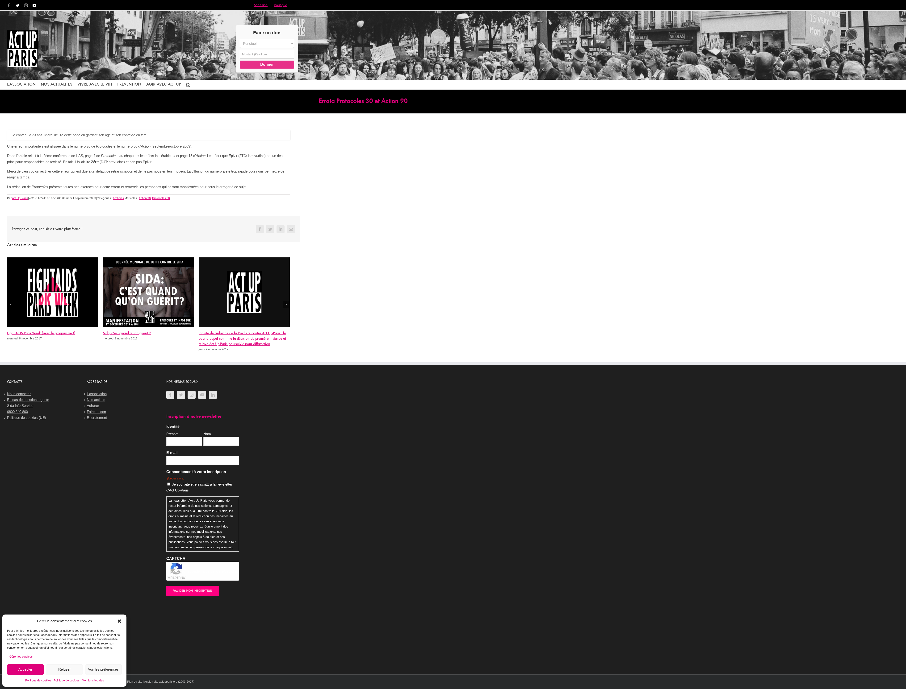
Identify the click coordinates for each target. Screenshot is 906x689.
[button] (119, 621)
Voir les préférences (103, 669)
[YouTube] (202, 395)
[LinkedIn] (213, 395)
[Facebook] (170, 395)
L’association (97, 394)
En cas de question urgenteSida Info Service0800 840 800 (28, 406)
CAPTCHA (175, 559)
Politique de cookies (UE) (26, 418)
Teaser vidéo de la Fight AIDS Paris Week (230, 333)
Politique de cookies (38, 680)
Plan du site (134, 681)
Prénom (172, 434)
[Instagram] (192, 395)
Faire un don (96, 412)
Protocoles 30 (161, 198)
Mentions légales (93, 680)
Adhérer (93, 406)
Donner (267, 64)
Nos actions (96, 400)
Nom (207, 434)
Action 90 (145, 198)
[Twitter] (181, 395)
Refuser (64, 669)
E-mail (171, 453)
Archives (118, 198)
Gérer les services (21, 656)
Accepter (25, 669)
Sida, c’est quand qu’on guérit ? (31, 333)
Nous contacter (19, 394)
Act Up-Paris (20, 198)
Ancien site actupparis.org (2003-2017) (169, 681)
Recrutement (97, 418)
